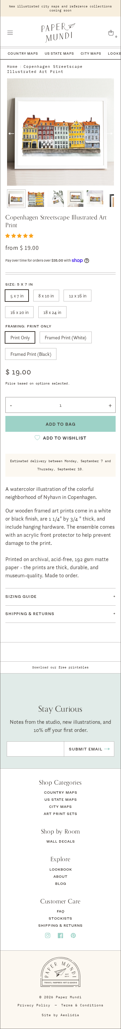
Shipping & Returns (60, 925)
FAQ (61, 911)
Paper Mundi (69, 997)
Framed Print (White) (65, 337)
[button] (10, 32)
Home (12, 66)
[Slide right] (109, 133)
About (60, 876)
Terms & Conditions (82, 1005)
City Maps (91, 53)
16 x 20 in (19, 312)
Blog (60, 883)
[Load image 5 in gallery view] (95, 198)
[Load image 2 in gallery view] (36, 198)
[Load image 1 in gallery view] (16, 198)
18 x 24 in (52, 312)
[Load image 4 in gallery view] (75, 198)
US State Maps (59, 53)
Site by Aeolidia (60, 1015)
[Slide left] (11, 133)
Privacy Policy (33, 1005)
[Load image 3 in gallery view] (55, 198)
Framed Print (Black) (30, 354)
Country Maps (23, 53)
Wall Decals (60, 841)
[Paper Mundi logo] (58, 32)
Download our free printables (60, 667)
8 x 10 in (46, 295)
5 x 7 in (17, 295)
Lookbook (60, 869)
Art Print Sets (60, 814)
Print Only (20, 337)
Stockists (60, 918)
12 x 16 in (77, 295)
